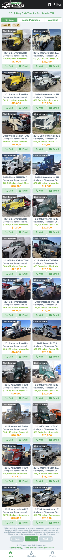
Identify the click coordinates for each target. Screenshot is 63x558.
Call (11, 66)
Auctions (53, 19)
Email (25, 66)
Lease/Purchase (31, 19)
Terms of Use (29, 547)
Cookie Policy (16, 547)
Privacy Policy (47, 547)
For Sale (9, 19)
